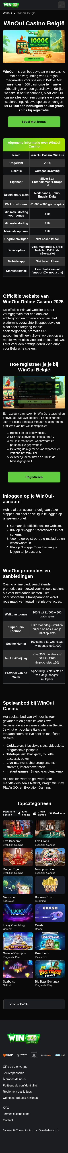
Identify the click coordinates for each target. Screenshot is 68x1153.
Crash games (42, 813)
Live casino (26, 813)
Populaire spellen (9, 813)
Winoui (7, 13)
